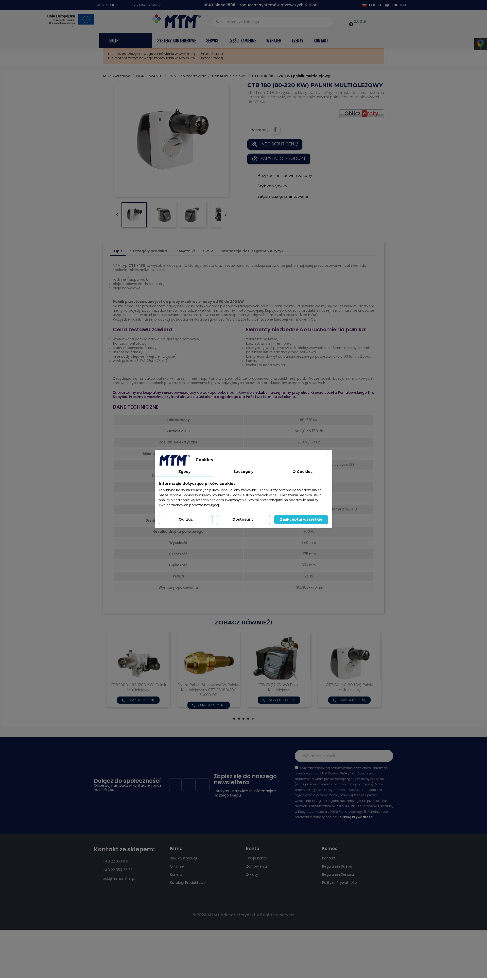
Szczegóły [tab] (243, 471)
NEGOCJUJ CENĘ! (275, 144)
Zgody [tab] (184, 471)
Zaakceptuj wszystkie (301, 519)
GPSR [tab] (208, 251)
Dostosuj (241, 519)
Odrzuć (186, 519)
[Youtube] (189, 784)
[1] (386, 756)
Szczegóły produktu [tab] (149, 251)
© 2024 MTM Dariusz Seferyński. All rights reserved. (244, 915)
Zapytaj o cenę (138, 705)
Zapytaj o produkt (279, 159)
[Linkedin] (203, 784)
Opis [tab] (118, 251)
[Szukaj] (327, 21)
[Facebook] (175, 784)
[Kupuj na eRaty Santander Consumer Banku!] (361, 113)
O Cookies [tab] (302, 471)
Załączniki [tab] (185, 251)
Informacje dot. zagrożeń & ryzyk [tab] (252, 251)
